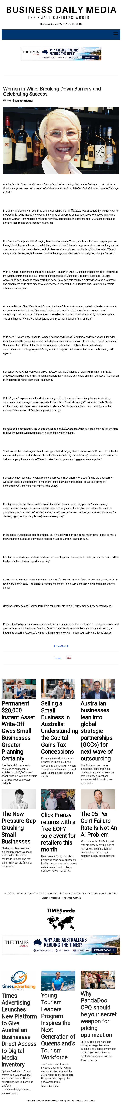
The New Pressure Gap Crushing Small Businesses (19, 828)
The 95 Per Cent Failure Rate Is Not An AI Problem (99, 824)
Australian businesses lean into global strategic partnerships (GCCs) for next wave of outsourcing (97, 731)
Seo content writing (82, 893)
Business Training (10, 1093)
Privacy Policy (100, 893)
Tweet (57, 658)
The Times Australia (72, 898)
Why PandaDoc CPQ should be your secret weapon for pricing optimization (99, 1014)
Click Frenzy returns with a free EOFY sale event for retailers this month (58, 832)
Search (45, 898)
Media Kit (55, 898)
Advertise (113, 893)
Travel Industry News (50, 1086)
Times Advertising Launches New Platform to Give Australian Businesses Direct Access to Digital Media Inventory (19, 1030)
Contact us (9, 893)
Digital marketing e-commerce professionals (49, 893)
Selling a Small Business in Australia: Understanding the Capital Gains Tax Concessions (59, 727)
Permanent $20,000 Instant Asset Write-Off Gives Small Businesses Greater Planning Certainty (18, 731)
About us (21, 893)
